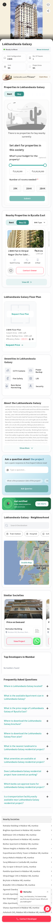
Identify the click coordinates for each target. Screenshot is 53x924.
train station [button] (15, 533)
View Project (19, 641)
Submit (27, 198)
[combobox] (29, 525)
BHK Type (38, 222)
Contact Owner (30, 270)
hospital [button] (33, 533)
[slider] (10, 165)
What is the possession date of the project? (24, 480)
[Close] (47, 891)
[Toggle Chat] (47, 908)
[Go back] (4, 4)
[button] (21, 339)
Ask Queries (26, 488)
